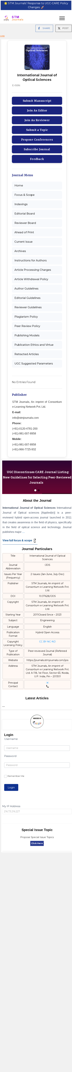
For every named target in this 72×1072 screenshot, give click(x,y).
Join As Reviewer (37, 120)
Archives (20, 251)
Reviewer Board (25, 223)
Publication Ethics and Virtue (33, 344)
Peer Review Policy (27, 326)
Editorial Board (24, 213)
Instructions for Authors (30, 260)
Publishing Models (27, 335)
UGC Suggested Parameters (33, 363)
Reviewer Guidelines (28, 307)
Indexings (21, 204)
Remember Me (16, 776)
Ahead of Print (24, 232)
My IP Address (11, 806)
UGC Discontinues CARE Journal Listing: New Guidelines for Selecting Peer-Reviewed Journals (37, 477)
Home (18, 185)
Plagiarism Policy (26, 316)
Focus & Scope (24, 194)
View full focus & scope (17, 540)
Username (11, 738)
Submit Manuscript (37, 100)
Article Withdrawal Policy (31, 279)
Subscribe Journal (37, 149)
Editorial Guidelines (27, 298)
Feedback (37, 159)
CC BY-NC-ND (47, 641)
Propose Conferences (37, 139)
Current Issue (23, 241)
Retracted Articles (26, 354)
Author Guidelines (26, 288)
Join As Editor (37, 110)
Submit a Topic (37, 130)
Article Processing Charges (32, 269)
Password (10, 756)
